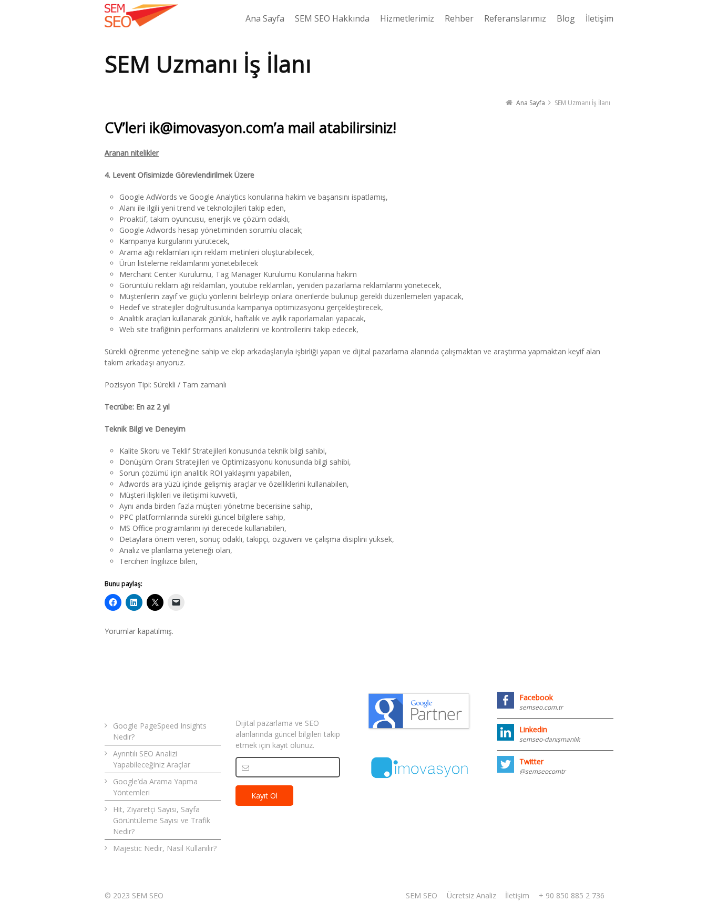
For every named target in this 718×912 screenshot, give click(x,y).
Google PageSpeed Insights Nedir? (160, 731)
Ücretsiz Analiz (471, 895)
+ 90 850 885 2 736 (571, 895)
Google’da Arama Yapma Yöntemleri (155, 786)
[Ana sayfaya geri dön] (141, 16)
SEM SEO (421, 895)
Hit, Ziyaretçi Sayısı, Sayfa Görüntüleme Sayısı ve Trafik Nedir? (161, 820)
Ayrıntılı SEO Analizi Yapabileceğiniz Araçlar (151, 759)
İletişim (517, 895)
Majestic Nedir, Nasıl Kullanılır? (165, 848)
